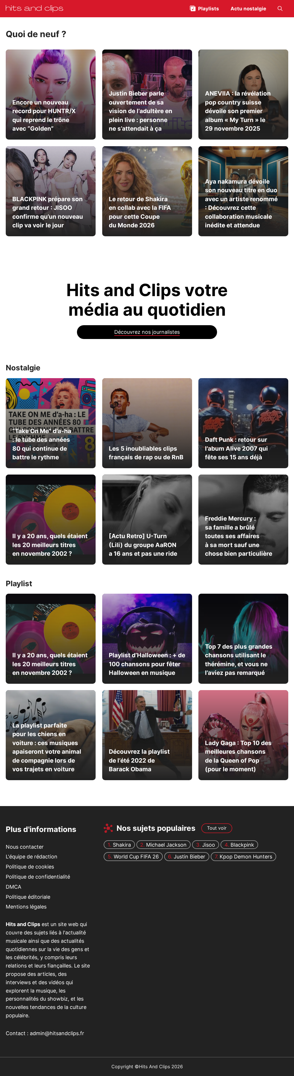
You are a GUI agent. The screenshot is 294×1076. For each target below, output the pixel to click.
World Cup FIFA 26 (136, 857)
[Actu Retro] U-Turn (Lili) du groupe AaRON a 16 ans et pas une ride (143, 544)
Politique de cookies (30, 867)
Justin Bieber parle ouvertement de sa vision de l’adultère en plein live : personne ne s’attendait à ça (140, 111)
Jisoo (208, 844)
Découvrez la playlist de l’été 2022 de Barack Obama (139, 760)
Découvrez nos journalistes (147, 332)
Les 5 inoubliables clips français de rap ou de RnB (146, 452)
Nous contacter (25, 846)
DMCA (13, 887)
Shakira (122, 844)
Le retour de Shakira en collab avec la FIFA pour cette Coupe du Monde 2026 (140, 211)
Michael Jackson (166, 844)
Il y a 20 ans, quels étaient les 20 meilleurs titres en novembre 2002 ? (50, 544)
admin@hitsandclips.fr (57, 1033)
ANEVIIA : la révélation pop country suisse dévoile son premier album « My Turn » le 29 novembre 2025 (238, 111)
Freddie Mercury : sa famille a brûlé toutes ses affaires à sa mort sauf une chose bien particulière (238, 536)
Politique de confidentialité (38, 877)
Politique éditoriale (28, 897)
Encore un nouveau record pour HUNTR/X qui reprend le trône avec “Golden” (44, 115)
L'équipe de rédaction (31, 857)
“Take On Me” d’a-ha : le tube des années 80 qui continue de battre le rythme (41, 444)
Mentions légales (26, 907)
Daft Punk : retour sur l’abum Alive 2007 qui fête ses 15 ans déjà (236, 448)
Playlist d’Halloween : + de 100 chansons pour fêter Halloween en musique (147, 664)
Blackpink (242, 844)
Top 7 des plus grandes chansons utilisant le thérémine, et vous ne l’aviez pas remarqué (238, 659)
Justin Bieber (189, 857)
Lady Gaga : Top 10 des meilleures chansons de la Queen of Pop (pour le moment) (238, 756)
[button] (280, 8)
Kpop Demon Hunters (246, 857)
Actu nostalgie (248, 9)
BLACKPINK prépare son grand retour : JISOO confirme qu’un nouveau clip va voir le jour (47, 211)
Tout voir (217, 828)
